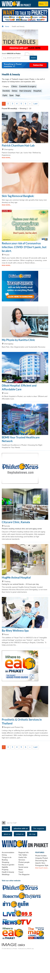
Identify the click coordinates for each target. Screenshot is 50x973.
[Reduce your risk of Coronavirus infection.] (25, 225)
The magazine (38, 828)
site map (32, 834)
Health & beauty (8, 872)
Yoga (18, 95)
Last (35, 103)
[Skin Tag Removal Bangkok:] (25, 178)
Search (33, 58)
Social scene (23, 867)
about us (7, 834)
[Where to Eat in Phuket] (25, 666)
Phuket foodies (41, 856)
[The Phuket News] (25, 468)
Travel (20, 872)
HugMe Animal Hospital (16, 577)
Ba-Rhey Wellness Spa (15, 630)
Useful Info (22, 857)
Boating (5, 860)
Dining (4, 855)
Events (21, 865)
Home (6, 26)
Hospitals (37, 91)
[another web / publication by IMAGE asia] (13, 944)
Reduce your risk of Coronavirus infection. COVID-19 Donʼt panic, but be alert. (24, 247)
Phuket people (23, 862)
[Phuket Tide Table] (25, 37)
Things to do (6, 857)
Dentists (6, 91)
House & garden (8, 865)
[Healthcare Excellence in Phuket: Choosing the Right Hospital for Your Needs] (25, 419)
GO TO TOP (11, 823)
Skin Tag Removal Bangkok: (18, 196)
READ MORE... (6, 157)
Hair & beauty (25, 91)
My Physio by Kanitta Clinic (18, 340)
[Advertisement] (25, 781)
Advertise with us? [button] (25, 48)
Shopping (5, 862)
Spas (11, 95)
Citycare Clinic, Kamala (16, 522)
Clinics (14, 86)
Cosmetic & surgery (27, 86)
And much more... (42, 868)
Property (5, 870)
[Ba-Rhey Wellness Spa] (25, 612)
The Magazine (23, 874)
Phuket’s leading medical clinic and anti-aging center (22, 529)
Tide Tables (22, 855)
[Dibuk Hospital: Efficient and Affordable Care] (25, 367)
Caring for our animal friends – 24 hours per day (20, 584)
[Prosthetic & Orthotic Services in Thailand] (25, 701)
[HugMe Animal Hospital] (25, 559)
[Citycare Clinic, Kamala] (25, 504)
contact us (20, 834)
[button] (25, 65)
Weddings (5, 874)
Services (21, 860)
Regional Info (23, 852)
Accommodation (8, 852)
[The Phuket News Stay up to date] (25, 286)
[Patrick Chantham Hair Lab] (25, 127)
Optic (5, 95)
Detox (14, 91)
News (20, 870)
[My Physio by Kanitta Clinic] (25, 321)
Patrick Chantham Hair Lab (18, 145)
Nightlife (5, 867)
